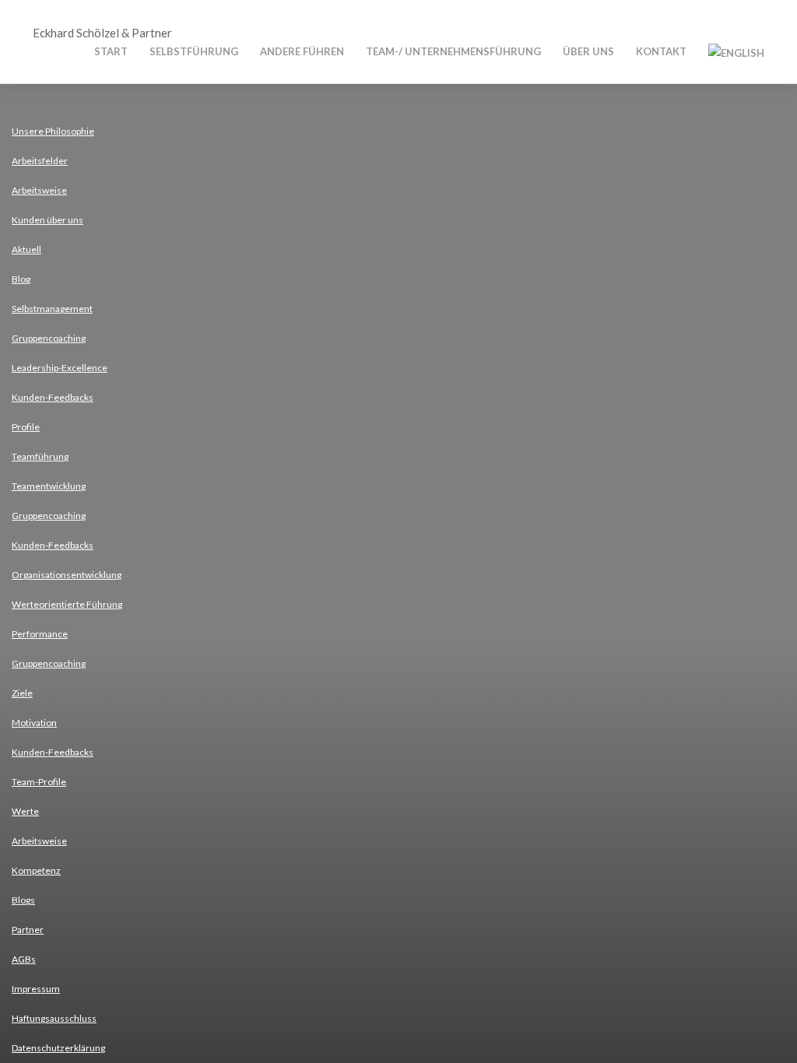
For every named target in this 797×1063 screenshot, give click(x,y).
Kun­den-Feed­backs (52, 397)
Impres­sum (36, 989)
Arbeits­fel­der (40, 161)
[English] (736, 51)
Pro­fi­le (26, 427)
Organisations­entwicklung (66, 575)
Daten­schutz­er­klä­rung (58, 1048)
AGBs (24, 959)
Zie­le (22, 693)
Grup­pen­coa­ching (49, 338)
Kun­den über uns (47, 220)
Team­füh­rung (40, 456)
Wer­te (25, 811)
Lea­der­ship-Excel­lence (59, 368)
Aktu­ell (26, 249)
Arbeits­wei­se (39, 190)
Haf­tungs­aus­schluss (54, 1018)
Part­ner (28, 929)
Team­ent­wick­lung (49, 486)
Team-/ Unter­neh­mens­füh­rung (453, 51)
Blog (21, 279)
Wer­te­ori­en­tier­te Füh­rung (67, 604)
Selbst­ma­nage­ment (52, 308)
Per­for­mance (40, 634)
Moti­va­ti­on (34, 722)
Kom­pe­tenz (36, 870)
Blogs (23, 900)
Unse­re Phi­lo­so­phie (53, 131)
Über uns (588, 51)
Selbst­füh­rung (193, 51)
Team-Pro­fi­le (39, 782)
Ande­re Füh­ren (302, 51)
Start (111, 51)
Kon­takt (661, 51)
